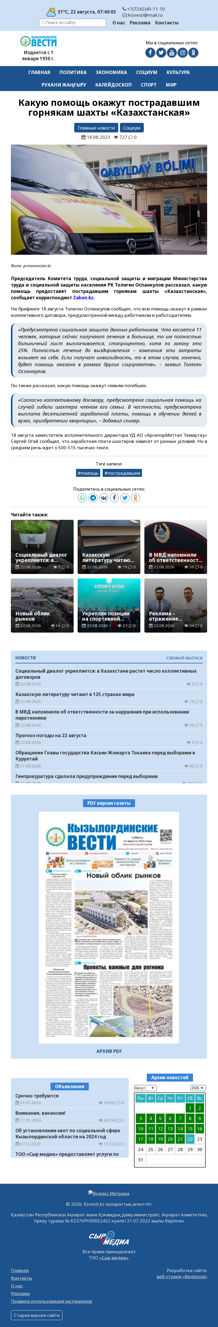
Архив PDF (109, 1051)
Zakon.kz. (84, 298)
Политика (73, 72)
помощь (89, 473)
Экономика (111, 72)
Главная (39, 72)
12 (160, 1129)
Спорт (149, 85)
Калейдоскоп (113, 85)
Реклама (140, 23)
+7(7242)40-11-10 (145, 9)
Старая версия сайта (37, 1315)
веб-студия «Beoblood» (182, 1276)
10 (140, 1129)
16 (199, 1129)
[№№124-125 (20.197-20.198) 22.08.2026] (109, 928)
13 (170, 1129)
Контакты (167, 23)
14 (180, 1129)
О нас (118, 23)
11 (150, 1129)
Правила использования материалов (51, 1301)
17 (140, 1139)
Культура (178, 72)
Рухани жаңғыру (64, 85)
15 (190, 1129)
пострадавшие (124, 473)
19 (160, 1139)
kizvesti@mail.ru (145, 15)
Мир (171, 85)
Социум (146, 72)
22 (190, 1139)
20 (170, 1139)
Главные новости (96, 128)
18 (150, 1139)
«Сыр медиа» (113, 1258)
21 (180, 1139)
